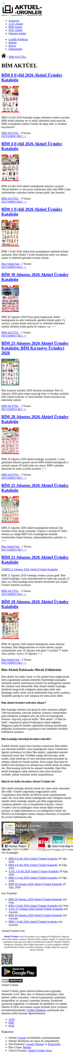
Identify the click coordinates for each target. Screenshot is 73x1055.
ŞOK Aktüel (16, 30)
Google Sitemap (35, 1044)
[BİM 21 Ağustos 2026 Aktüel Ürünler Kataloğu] (29, 569)
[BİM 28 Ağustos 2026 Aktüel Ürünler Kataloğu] (10, 453)
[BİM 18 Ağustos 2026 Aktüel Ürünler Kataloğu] (10, 638)
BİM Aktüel (15, 26)
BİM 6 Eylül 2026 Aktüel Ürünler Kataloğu (33, 858)
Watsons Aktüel (17, 33)
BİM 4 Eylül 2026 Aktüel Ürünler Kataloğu (33, 864)
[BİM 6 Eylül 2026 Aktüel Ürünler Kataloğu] (10, 111)
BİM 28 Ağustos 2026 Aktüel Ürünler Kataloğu (35, 899)
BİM (11, 1022)
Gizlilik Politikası (18, 39)
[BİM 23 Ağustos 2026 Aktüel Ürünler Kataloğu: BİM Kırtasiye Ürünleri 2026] (10, 384)
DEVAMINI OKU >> (14, 136)
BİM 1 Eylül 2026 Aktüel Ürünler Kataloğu (33, 877)
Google (22, 1037)
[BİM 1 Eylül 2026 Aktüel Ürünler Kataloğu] (10, 245)
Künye (12, 45)
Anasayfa (14, 20)
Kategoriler (54, 1044)
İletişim (13, 42)
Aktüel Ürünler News (40, 1050)
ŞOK (11, 1025)
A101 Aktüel (16, 23)
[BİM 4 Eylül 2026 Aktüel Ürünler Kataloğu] (10, 180)
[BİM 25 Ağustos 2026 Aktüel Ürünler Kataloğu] (10, 521)
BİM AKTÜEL (17, 56)
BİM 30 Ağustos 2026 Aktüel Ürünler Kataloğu (35, 884)
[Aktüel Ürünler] (21, 14)
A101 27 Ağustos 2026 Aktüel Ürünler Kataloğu (36, 908)
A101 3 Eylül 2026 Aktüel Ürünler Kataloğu (34, 871)
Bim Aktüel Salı (10, 263)
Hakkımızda (15, 48)
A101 (12, 1019)
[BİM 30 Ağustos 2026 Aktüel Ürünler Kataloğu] (10, 310)
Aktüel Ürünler (11, 936)
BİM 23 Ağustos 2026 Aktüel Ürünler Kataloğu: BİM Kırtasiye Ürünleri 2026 (35, 348)
